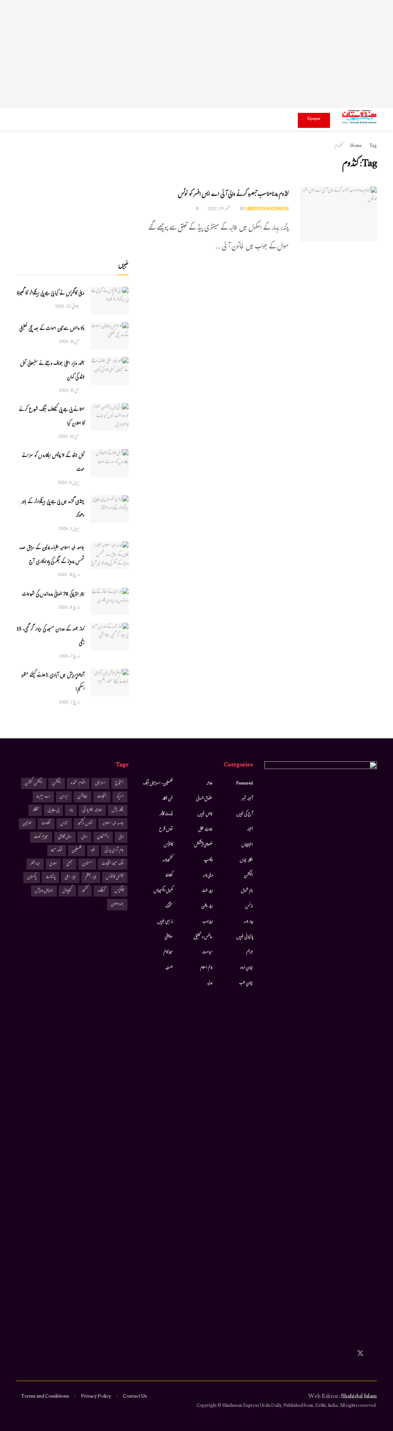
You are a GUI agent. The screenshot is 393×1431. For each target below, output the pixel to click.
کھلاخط (169, 876)
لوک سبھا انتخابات (113, 864)
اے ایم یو (43, 796)
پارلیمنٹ (50, 877)
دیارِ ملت (207, 891)
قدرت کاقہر (166, 814)
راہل (84, 837)
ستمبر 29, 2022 (220, 209)
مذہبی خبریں (165, 922)
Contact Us (135, 1397)
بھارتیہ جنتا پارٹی (92, 810)
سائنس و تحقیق (203, 937)
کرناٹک (101, 891)
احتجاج (119, 783)
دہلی (121, 837)
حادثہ (209, 783)
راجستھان (103, 837)
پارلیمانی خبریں (244, 937)
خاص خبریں (205, 814)
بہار (71, 810)
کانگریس (119, 891)
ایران (64, 796)
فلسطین (76, 850)
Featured (244, 783)
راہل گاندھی (65, 837)
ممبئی (69, 864)
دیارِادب (207, 922)
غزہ (93, 850)
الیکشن (248, 876)
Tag (373, 146)
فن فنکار (167, 799)
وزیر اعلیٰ (70, 877)
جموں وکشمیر (85, 823)
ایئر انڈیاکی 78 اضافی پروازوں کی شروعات (53, 595)
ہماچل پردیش (44, 891)
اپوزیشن (83, 796)
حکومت (46, 823)
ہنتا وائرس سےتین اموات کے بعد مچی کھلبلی (51, 329)
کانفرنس (168, 845)
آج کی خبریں (244, 814)
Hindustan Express (267, 209)
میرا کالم (168, 952)
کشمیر (85, 891)
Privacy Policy (96, 1397)
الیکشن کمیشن (34, 783)
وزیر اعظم (90, 877)
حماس (64, 823)
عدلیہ (210, 983)
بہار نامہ (248, 922)
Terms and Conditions (45, 1397)
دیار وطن (207, 906)
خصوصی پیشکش (203, 845)
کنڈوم (338, 146)
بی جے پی (53, 810)
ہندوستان (117, 904)
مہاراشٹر (35, 864)
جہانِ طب (246, 983)
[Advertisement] (196, 54)
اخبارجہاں (247, 845)
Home (356, 146)
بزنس (249, 906)
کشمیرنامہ (167, 860)
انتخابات (102, 796)
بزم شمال (247, 891)
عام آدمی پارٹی (114, 850)
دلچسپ (208, 860)
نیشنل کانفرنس (115, 877)
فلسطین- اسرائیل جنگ (158, 783)
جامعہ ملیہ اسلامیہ (113, 823)
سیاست (207, 952)
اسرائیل (100, 783)
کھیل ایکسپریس (163, 891)
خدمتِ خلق (205, 829)
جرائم (249, 952)
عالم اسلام (206, 968)
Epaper (313, 119)
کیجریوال (67, 891)
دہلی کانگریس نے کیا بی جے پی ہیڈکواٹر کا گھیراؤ (50, 294)
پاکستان (31, 877)
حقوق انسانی (204, 799)
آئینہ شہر (247, 799)
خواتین (27, 823)
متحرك (169, 906)
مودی (53, 864)
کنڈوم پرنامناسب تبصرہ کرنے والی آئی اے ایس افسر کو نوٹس (233, 195)
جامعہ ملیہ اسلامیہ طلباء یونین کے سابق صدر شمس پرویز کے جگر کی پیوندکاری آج (51, 555)
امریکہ (120, 796)
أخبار (250, 829)
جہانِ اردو (246, 968)
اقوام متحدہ (78, 783)
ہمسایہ (169, 968)
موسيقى (169, 937)
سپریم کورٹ (41, 837)
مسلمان (87, 864)
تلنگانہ (35, 810)
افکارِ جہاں (246, 860)
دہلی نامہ (208, 876)
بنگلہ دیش (118, 810)
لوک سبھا (56, 850)
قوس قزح (166, 829)
